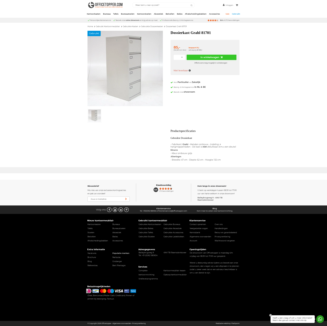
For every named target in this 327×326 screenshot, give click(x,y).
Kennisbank (195, 232)
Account (193, 241)
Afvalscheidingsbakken (196, 14)
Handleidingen (221, 228)
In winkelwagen (209, 57)
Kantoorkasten (94, 14)
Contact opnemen (198, 224)
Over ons (219, 224)
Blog (89, 261)
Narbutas (116, 257)
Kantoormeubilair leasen (174, 270)
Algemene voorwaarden (200, 236)
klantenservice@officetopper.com (173, 211)
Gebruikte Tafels (146, 232)
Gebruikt (236, 14)
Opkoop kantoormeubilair (175, 275)
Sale (227, 14)
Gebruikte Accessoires (173, 232)
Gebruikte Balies (146, 228)
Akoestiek (158, 14)
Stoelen (90, 232)
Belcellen (170, 14)
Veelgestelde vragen (199, 228)
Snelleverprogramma (148, 279)
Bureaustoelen (128, 14)
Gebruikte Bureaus (172, 224)
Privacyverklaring (222, 236)
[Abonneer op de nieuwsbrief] (126, 199)
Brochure (91, 257)
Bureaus (107, 14)
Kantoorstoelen (144, 14)
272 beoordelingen (232, 20)
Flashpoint (235, 323)
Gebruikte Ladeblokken (174, 236)
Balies (179, 14)
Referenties (92, 265)
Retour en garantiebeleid (226, 232)
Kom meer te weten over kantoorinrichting (214, 211)
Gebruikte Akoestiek (173, 228)
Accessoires (214, 14)
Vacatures (91, 253)
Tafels (115, 14)
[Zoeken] (191, 5)
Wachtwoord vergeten (225, 241)
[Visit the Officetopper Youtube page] (115, 209)
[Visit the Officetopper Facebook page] (109, 209)
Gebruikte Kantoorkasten (150, 224)
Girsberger (117, 261)
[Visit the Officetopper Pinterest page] (126, 209)
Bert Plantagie (118, 265)
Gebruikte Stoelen (147, 236)
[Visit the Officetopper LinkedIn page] (120, 209)
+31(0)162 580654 (150, 211)
